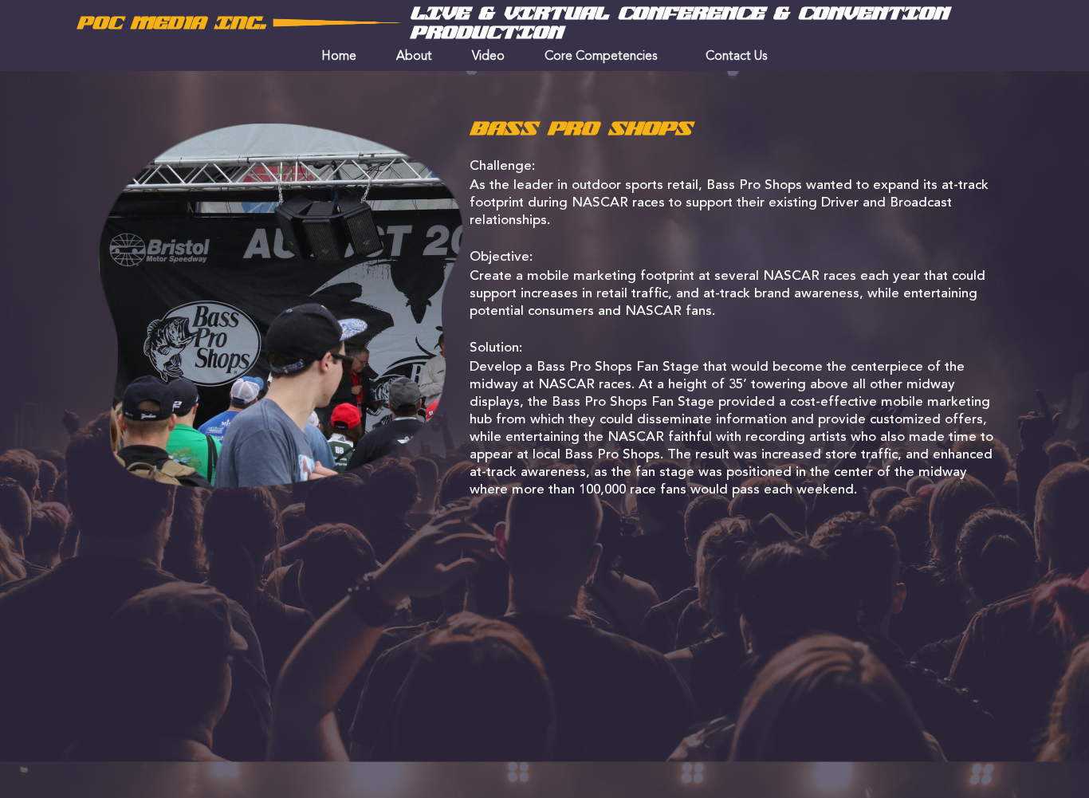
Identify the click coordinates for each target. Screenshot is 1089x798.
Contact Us (737, 56)
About (414, 56)
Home (338, 56)
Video (488, 56)
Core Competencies (601, 56)
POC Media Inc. (171, 23)
